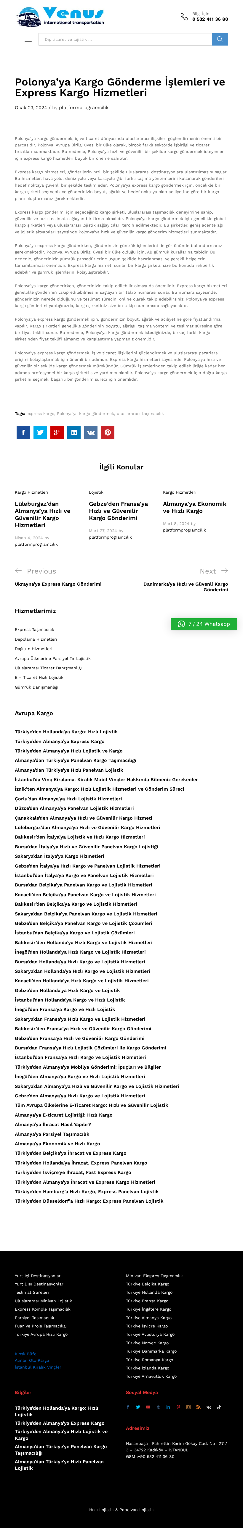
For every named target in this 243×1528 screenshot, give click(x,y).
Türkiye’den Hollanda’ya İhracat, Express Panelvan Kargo (81, 1163)
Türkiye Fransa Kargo (147, 1300)
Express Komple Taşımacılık (43, 1309)
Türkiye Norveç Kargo (147, 1342)
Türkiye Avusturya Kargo (150, 1334)
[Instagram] (188, 1407)
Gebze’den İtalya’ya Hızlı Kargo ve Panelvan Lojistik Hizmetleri (88, 866)
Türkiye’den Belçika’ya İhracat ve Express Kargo (71, 1153)
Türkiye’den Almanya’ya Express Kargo (60, 741)
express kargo (40, 413)
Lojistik (96, 492)
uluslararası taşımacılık (140, 413)
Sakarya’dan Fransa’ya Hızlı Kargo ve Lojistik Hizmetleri (80, 1019)
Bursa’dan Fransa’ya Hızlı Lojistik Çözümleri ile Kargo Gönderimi (90, 1048)
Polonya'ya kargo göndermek (85, 413)
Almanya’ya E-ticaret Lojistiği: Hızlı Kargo (64, 1115)
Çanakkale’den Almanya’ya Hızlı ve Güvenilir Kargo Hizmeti (83, 818)
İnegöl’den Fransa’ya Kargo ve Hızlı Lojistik (65, 1009)
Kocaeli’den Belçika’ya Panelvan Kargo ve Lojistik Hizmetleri (85, 894)
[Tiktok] (219, 1407)
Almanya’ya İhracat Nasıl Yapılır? (53, 1124)
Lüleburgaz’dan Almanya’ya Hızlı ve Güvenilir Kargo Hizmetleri (43, 514)
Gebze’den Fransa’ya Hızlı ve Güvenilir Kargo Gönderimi (118, 510)
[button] (204, 624)
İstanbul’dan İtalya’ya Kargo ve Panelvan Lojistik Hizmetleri (84, 875)
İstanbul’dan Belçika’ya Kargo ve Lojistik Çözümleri (75, 933)
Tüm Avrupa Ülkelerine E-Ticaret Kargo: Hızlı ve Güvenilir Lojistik (91, 1105)
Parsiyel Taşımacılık (34, 1317)
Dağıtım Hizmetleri (33, 648)
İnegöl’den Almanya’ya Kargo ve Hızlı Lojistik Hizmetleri (80, 1076)
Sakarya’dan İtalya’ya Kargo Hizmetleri (59, 856)
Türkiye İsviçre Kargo (147, 1326)
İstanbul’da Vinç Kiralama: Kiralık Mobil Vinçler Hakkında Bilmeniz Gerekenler (106, 779)
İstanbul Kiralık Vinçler (38, 1367)
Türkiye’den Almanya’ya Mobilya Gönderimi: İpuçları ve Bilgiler (88, 1067)
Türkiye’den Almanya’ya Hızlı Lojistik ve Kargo (69, 751)
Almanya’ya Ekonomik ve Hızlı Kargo (194, 507)
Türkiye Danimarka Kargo (151, 1351)
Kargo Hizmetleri (31, 492)
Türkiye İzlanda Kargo (147, 1368)
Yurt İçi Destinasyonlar (38, 1275)
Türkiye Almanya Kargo (149, 1317)
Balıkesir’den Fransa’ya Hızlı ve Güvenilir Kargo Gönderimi (83, 1028)
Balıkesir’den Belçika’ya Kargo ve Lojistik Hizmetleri (76, 904)
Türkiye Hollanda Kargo (149, 1292)
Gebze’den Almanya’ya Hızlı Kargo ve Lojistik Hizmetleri (80, 1096)
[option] (47, 518)
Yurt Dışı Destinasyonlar (39, 1284)
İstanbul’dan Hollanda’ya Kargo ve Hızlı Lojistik (70, 1000)
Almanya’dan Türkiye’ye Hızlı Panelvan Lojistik (69, 770)
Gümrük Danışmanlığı (36, 687)
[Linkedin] (168, 1407)
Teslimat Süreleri (32, 1292)
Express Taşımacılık (34, 629)
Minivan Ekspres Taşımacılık (154, 1275)
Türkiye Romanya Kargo (149, 1359)
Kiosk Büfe (25, 1353)
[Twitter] (138, 1407)
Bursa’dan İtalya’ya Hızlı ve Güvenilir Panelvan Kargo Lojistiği (86, 846)
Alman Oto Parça (32, 1360)
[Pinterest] (178, 1407)
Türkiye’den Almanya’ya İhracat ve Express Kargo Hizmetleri (85, 1182)
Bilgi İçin (201, 13)
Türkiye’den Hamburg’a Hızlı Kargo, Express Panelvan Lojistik (87, 1191)
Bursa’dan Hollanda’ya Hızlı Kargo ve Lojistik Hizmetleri (80, 962)
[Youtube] (148, 1407)
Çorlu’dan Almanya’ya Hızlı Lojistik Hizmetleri (68, 799)
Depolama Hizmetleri (36, 639)
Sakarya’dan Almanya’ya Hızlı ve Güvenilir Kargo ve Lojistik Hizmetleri (97, 1086)
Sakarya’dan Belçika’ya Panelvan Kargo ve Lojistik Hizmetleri (86, 914)
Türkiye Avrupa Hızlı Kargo (41, 1334)
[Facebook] (128, 1407)
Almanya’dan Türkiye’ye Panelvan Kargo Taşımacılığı (75, 760)
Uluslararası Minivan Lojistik (43, 1300)
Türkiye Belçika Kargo (147, 1284)
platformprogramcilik (83, 107)
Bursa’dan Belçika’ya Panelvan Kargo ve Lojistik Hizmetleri (83, 885)
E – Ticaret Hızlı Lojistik (39, 677)
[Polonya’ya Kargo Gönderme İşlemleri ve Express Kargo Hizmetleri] (23, 432)
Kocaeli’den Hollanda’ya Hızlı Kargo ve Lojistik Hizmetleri (82, 980)
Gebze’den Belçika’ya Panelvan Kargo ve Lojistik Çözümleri (83, 923)
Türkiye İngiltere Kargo (148, 1309)
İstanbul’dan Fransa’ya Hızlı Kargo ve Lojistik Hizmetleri (80, 1057)
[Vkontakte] (209, 1407)
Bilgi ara (220, 39)
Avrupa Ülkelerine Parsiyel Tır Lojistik (53, 658)
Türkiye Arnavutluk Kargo (151, 1376)
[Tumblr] (158, 1407)
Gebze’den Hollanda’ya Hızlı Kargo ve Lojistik (67, 990)
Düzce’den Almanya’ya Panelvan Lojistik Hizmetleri (74, 808)
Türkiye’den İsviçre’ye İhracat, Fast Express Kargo (73, 1172)
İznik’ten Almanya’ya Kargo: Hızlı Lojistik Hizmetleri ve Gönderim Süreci (99, 789)
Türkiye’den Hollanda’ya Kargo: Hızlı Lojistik (66, 731)
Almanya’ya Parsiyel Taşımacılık (52, 1134)
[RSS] (199, 1407)
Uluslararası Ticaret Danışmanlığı (48, 668)
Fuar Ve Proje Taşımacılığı (41, 1326)
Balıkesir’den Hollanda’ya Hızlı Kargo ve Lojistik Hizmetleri (84, 942)
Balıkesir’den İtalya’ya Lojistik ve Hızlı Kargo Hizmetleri (80, 837)
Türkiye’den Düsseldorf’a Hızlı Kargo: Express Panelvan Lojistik (89, 1201)
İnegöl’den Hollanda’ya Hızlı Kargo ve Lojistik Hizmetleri (80, 952)
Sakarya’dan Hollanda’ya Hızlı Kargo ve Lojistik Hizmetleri (82, 971)
